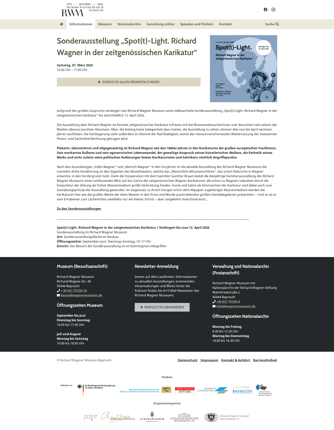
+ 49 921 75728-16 (74, 290)
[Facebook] (265, 9)
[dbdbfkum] (88, 390)
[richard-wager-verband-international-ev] (226, 417)
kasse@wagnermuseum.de (81, 295)
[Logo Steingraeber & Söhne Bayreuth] (152, 417)
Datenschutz (188, 360)
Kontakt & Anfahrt (235, 360)
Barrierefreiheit (265, 360)
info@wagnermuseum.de (235, 306)
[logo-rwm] (82, 9)
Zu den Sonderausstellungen (79, 209)
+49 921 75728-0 (228, 301)
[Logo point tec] (90, 417)
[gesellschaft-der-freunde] (184, 417)
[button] (234, 24)
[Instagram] (273, 9)
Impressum (209, 360)
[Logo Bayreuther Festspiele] (118, 417)
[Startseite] (61, 24)
